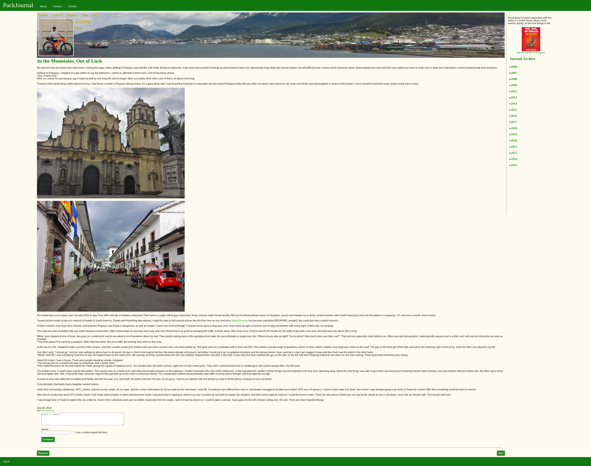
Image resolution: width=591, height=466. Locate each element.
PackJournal (18, 5)
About (43, 6)
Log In (6, 461)
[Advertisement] (531, 193)
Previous (43, 453)
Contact (57, 6)
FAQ (95, 15)
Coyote (82, 21)
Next (501, 453)
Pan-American (48, 410)
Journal (57, 15)
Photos (71, 15)
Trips (84, 15)
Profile (43, 15)
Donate (72, 6)
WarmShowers (240, 320)
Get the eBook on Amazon (531, 52)
